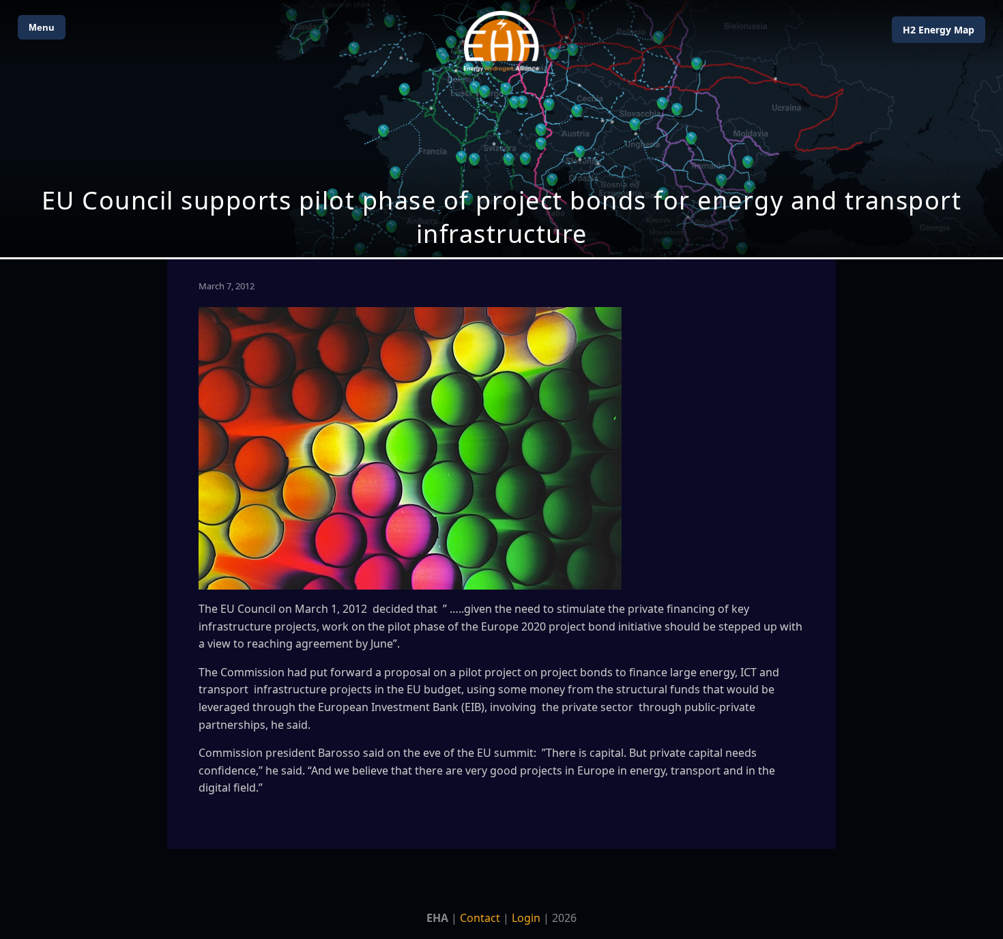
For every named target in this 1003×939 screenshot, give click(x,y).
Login (526, 917)
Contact (480, 917)
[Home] (501, 41)
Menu (42, 27)
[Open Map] (501, 128)
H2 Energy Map (938, 29)
